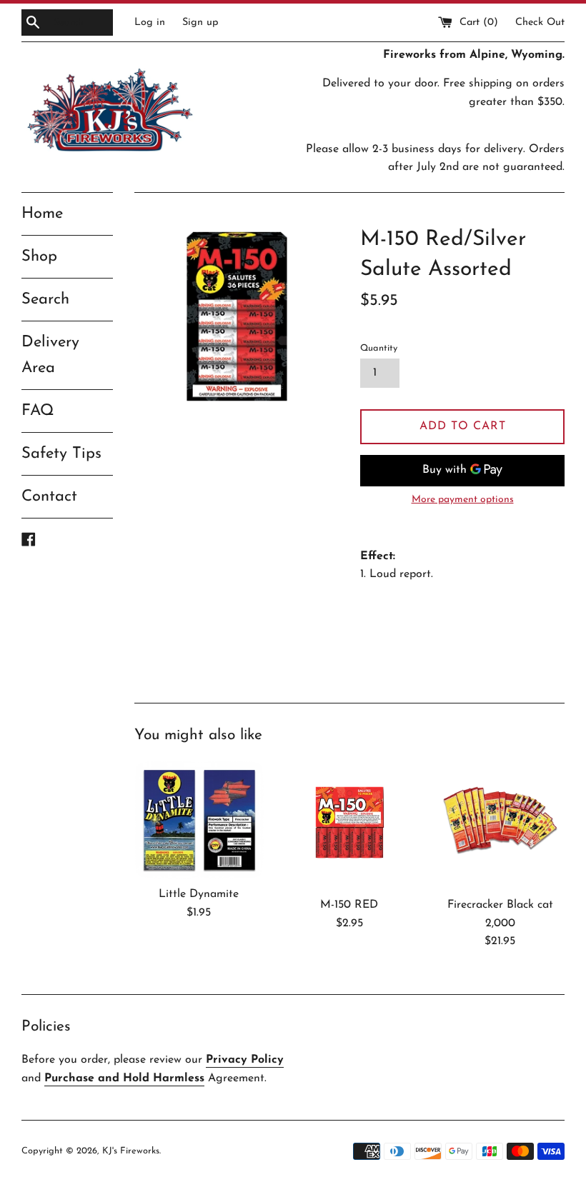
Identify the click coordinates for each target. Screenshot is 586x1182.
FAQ (37, 411)
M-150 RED (349, 905)
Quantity (378, 348)
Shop (39, 257)
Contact (49, 497)
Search (45, 299)
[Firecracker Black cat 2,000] (500, 825)
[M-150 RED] (349, 825)
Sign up (200, 22)
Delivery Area (50, 355)
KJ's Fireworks (130, 1151)
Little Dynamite (199, 894)
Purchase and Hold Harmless (124, 1078)
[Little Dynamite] (199, 819)
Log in (149, 22)
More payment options (463, 499)
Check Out (540, 22)
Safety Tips (61, 454)
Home (42, 214)
